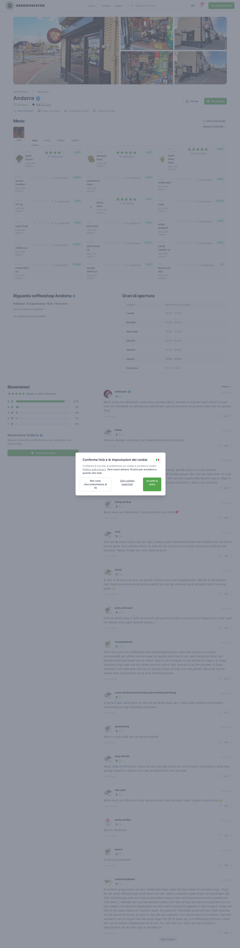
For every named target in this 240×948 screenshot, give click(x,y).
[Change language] (157, 460)
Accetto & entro (152, 482)
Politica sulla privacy (94, 469)
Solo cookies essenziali (127, 482)
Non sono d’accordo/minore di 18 (95, 484)
